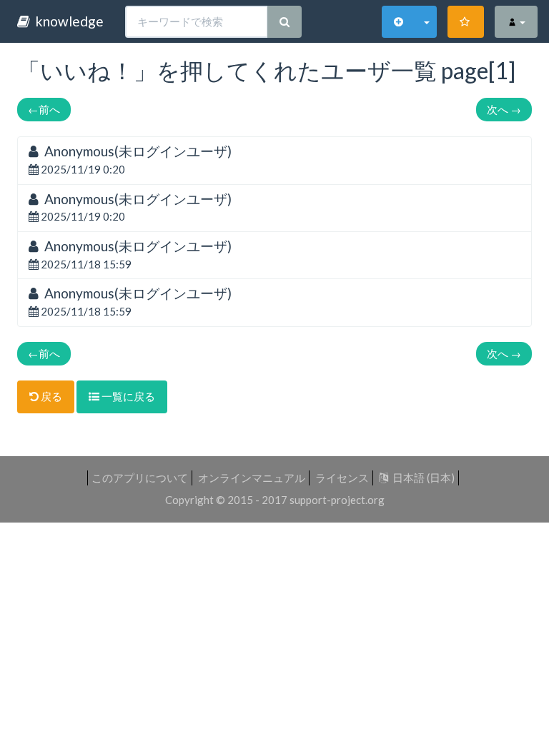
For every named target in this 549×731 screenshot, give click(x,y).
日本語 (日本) (421, 477)
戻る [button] (50, 396)
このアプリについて (140, 477)
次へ (504, 109)
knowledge (67, 21)
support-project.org (337, 499)
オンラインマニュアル (251, 477)
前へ (44, 109)
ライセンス (342, 477)
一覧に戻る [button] (127, 396)
